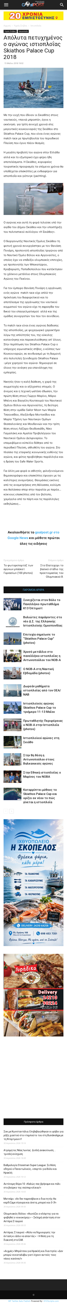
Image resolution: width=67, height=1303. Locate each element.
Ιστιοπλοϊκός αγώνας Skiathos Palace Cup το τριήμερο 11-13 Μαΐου (39, 708)
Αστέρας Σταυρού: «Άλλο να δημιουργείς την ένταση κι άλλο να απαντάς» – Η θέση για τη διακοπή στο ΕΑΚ (29, 1236)
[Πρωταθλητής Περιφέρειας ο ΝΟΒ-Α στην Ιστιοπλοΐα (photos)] (12, 725)
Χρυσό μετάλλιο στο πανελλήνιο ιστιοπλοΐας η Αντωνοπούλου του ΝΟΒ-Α (42, 656)
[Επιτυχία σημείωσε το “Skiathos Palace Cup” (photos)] (12, 638)
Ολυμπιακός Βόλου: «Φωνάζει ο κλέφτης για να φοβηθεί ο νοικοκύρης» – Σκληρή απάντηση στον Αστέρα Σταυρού (32, 1217)
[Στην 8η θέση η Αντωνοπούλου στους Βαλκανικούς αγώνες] (12, 759)
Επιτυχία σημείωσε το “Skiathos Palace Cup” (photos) (39, 638)
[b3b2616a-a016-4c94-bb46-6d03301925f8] (33, 217)
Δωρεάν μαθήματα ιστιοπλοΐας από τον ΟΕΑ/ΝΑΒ (42, 690)
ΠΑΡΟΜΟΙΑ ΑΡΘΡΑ (33, 590)
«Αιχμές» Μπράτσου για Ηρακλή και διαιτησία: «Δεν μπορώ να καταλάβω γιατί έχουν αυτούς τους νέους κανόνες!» (33, 1255)
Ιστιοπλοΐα (36, 25)
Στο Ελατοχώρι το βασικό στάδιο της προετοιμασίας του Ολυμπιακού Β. (51, 571)
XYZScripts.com (51, 1301)
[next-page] (11, 811)
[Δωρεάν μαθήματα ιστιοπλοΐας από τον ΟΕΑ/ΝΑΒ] (12, 690)
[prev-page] (6, 811)
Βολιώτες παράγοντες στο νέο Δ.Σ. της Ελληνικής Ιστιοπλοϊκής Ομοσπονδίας (43, 621)
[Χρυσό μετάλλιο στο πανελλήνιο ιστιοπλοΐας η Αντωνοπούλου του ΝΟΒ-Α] (12, 656)
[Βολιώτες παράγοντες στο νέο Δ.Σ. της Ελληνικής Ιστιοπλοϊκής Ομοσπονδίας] (12, 621)
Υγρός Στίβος (20, 25)
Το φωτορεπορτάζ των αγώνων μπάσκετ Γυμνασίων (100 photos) (18, 569)
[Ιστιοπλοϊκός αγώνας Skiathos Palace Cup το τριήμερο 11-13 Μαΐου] (12, 707)
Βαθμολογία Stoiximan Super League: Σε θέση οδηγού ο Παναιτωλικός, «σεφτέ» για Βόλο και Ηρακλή (30, 1169)
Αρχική (7, 25)
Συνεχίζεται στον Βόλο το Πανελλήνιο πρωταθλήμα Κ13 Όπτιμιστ (41, 604)
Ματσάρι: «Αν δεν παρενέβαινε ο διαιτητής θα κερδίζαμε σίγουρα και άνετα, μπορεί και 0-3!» (30, 1200)
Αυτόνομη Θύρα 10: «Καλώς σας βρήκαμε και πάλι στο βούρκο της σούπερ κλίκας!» (32, 1185)
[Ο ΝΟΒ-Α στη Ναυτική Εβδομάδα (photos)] (12, 673)
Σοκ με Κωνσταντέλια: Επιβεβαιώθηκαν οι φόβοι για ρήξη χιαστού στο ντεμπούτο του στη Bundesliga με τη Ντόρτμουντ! (33, 1135)
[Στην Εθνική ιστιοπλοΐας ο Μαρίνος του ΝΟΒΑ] (12, 776)
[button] (6, 5)
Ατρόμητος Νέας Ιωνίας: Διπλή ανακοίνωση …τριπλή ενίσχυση (30, 1152)
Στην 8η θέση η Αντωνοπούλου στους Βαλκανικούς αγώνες (38, 759)
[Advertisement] (33, 1078)
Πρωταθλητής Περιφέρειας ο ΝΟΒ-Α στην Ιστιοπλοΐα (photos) (43, 725)
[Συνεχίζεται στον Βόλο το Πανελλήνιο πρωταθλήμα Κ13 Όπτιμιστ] (12, 604)
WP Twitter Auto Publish (19, 1301)
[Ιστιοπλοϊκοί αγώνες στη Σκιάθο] (12, 742)
